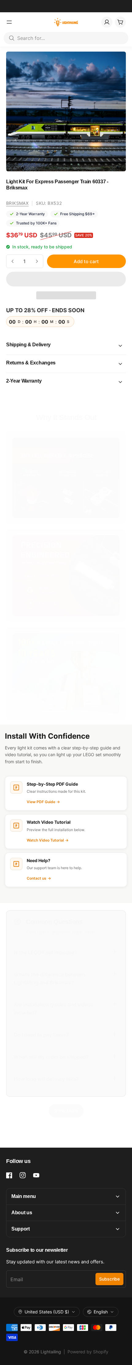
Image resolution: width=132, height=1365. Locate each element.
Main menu (23, 1196)
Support (20, 1228)
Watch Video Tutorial (47, 840)
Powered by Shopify (88, 1351)
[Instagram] (23, 1175)
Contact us (39, 878)
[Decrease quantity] (12, 261)
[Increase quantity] (37, 261)
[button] (66, 279)
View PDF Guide (43, 801)
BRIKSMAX (17, 203)
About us (21, 1212)
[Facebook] (9, 1175)
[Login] (106, 22)
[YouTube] (36, 1175)
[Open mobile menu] (9, 22)
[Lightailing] (66, 22)
